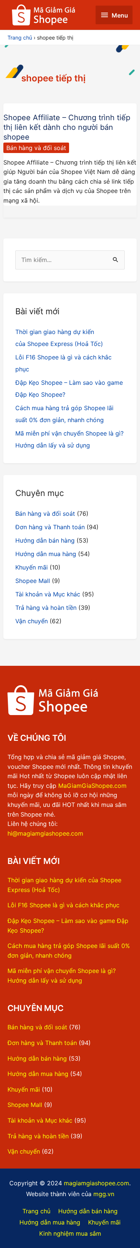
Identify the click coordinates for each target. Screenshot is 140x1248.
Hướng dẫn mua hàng (45, 554)
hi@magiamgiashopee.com (45, 833)
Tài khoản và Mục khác (47, 594)
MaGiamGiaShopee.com (92, 785)
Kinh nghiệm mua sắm (70, 1233)
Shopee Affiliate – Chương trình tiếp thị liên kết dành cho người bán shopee (66, 127)
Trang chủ (36, 1211)
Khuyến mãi (31, 567)
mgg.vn (103, 1194)
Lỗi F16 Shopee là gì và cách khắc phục (63, 905)
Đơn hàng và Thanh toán (50, 527)
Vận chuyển (31, 621)
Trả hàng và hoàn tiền (46, 607)
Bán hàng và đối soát (36, 148)
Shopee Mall (32, 580)
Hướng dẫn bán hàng (45, 540)
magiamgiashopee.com (96, 1183)
